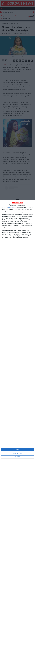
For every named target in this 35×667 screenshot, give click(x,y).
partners (10, 207)
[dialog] (17, 433)
